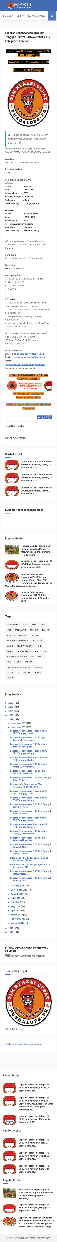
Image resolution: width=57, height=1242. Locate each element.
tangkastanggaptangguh (19, 667)
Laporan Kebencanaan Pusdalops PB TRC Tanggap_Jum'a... (28, 732)
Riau (32, 657)
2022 (11, 707)
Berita (20, 16)
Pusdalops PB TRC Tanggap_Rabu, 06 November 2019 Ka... (29, 859)
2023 (11, 703)
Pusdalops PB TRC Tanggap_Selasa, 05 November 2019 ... (30, 865)
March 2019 (17, 914)
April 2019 (16, 910)
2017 (11, 932)
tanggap (29, 662)
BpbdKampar (20, 630)
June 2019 (16, 902)
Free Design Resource (40, 1238)
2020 (11, 715)
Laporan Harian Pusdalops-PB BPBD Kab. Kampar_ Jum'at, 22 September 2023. (36, 477)
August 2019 (17, 894)
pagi (36, 651)
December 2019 (19, 723)
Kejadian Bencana (25, 646)
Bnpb (43, 625)
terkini (10, 673)
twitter (26, 673)
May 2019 (16, 906)
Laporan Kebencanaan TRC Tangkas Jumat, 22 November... (28, 765)
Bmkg (34, 625)
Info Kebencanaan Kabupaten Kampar (23, 1044)
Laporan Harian (37, 16)
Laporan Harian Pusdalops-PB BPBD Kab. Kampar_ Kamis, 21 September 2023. (36, 490)
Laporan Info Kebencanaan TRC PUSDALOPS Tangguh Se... (26, 785)
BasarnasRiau (13, 625)
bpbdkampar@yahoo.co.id (29, 353)
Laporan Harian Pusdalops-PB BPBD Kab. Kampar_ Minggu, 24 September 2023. (36, 564)
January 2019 (18, 923)
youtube (10, 678)
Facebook (23, 635)
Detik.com (11, 635)
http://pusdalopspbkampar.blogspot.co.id (25, 364)
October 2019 (18, 885)
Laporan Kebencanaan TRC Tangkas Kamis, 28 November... (28, 738)
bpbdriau (34, 630)
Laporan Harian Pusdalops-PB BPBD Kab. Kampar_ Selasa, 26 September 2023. (34, 1087)
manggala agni (23, 651)
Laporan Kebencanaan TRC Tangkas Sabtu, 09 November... (28, 839)
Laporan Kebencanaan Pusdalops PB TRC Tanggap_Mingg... (28, 752)
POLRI (43, 651)
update (37, 673)
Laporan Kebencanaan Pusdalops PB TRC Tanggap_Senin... (28, 792)
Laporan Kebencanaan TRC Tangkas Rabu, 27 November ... (28, 745)
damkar (45, 630)
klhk (39, 646)
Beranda (8, 16)
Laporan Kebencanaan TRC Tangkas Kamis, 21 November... (28, 772)
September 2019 (19, 890)
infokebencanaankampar (18, 641)
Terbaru (38, 667)
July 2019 (16, 898)
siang (40, 657)
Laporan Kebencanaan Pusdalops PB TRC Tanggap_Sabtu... (28, 758)
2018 (11, 928)
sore (9, 662)
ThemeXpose (22, 1238)
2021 (11, 711)
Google (34, 635)
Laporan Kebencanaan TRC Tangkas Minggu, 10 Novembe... (28, 832)
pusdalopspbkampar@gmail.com (30, 357)
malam (10, 651)
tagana (18, 662)
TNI (18, 673)
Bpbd (9, 630)
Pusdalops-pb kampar (17, 657)
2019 (11, 719)
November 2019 (19, 727)
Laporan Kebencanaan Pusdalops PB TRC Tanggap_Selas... (28, 819)
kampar (10, 646)
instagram (38, 641)
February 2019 (18, 919)
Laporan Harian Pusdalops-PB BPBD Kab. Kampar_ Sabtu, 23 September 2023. (36, 464)
